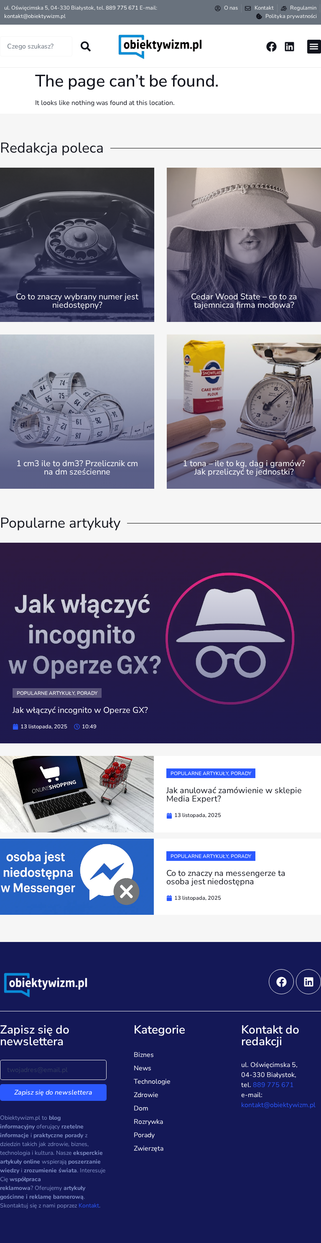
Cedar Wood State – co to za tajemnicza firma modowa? (244, 301)
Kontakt (89, 1206)
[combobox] (36, 46)
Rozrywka (148, 1121)
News (142, 1068)
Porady (144, 1135)
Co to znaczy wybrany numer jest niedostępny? (77, 301)
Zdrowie (146, 1095)
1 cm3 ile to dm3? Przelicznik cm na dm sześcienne (77, 467)
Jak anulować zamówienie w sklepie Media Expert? (234, 794)
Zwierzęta (148, 1148)
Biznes (144, 1054)
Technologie (152, 1081)
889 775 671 (122, 8)
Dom (141, 1108)
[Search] (86, 46)
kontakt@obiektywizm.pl (35, 16)
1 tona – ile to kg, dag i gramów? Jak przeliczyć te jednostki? (244, 467)
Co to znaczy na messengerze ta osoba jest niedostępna (225, 877)
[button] (314, 47)
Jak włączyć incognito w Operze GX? (80, 710)
